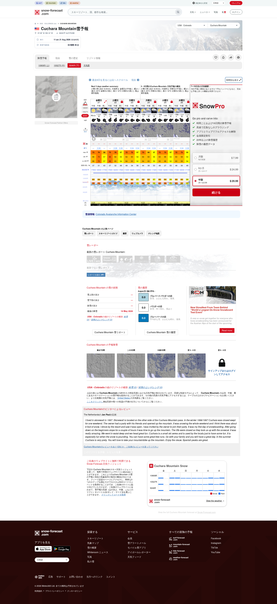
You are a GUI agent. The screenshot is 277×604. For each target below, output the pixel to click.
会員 (130, 538)
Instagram (216, 543)
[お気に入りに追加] (216, 57)
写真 (216, 12)
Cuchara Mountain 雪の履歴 (161, 332)
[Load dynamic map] (56, 97)
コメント (110, 576)
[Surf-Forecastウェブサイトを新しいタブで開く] (39, 3)
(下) (74, 65)
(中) (59, 65)
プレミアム (236, 3)
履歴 (125, 233)
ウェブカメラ (137, 233)
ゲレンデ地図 (153, 233)
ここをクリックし (95, 401)
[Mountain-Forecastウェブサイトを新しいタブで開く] (51, 3)
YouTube (215, 552)
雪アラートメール (137, 543)
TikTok (214, 547)
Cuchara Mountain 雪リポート (110, 332)
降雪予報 (42, 58)
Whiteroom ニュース (97, 552)
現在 (57, 58)
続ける (216, 192)
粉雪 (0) (133, 387)
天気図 (87, 65)
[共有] (231, 57)
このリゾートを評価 (94, 452)
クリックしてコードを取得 (113, 494)
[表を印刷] (238, 57)
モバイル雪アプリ (137, 547)
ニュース (204, 12)
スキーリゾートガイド (108, 233)
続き (85, 132)
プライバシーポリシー (54, 591)
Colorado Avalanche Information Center (116, 214)
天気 (192, 12)
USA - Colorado (48, 24)
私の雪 (90, 561)
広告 (50, 576)
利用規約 (38, 591)
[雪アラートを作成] (223, 57)
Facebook (216, 538)
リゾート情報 (93, 58)
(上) (43, 65)
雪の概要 (92, 547)
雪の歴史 (73, 58)
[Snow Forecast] (48, 12)
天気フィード (134, 556)
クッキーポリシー (74, 591)
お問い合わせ (76, 576)
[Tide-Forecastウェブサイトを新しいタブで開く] (63, 3)
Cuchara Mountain (68, 24)
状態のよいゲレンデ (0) (101, 319)
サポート (61, 576)
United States (123, 397)
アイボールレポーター (139, 552)
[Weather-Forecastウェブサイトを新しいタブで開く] (74, 3)
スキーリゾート (95, 538)
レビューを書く (115, 452)
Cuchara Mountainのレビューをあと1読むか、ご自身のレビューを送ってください (121, 446)
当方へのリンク (94, 576)
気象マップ (93, 543)
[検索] (178, 12)
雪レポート (89, 233)
